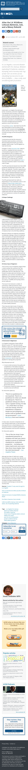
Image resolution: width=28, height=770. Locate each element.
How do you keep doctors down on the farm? (13, 673)
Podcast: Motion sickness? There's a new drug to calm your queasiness (13, 698)
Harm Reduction (12, 523)
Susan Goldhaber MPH (12, 37)
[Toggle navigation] (3, 17)
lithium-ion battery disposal (11, 510)
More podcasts (20, 712)
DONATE (14, 636)
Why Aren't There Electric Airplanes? (12, 56)
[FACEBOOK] (6, 31)
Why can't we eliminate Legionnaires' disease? (12, 603)
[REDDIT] (17, 31)
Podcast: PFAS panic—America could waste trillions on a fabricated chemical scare (13, 706)
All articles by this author (17, 616)
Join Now (7, 336)
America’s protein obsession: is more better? (12, 664)
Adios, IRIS (5, 611)
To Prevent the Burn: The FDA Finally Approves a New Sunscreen (12, 606)
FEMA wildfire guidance (10, 520)
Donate (14, 336)
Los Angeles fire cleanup (12, 509)
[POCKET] (14, 31)
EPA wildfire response (9, 512)
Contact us (12, 743)
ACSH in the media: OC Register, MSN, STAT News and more (12, 677)
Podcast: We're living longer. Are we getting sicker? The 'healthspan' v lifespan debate (14, 702)
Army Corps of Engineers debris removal (14, 514)
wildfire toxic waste (9, 515)
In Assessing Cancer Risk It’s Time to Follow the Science (12, 613)
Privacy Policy (5, 743)
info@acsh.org (8, 752)
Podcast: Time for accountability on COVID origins (14, 695)
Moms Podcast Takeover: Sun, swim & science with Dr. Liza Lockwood (12, 709)
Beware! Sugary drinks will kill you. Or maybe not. (12, 667)
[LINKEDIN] (11, 31)
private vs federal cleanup (10, 519)
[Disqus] (14, 558)
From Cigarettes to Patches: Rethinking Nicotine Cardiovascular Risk (13, 670)
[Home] (13, 3)
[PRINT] (19, 31)
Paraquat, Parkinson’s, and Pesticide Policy (14, 609)
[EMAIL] (3, 31)
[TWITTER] (8, 31)
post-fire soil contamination (11, 517)
